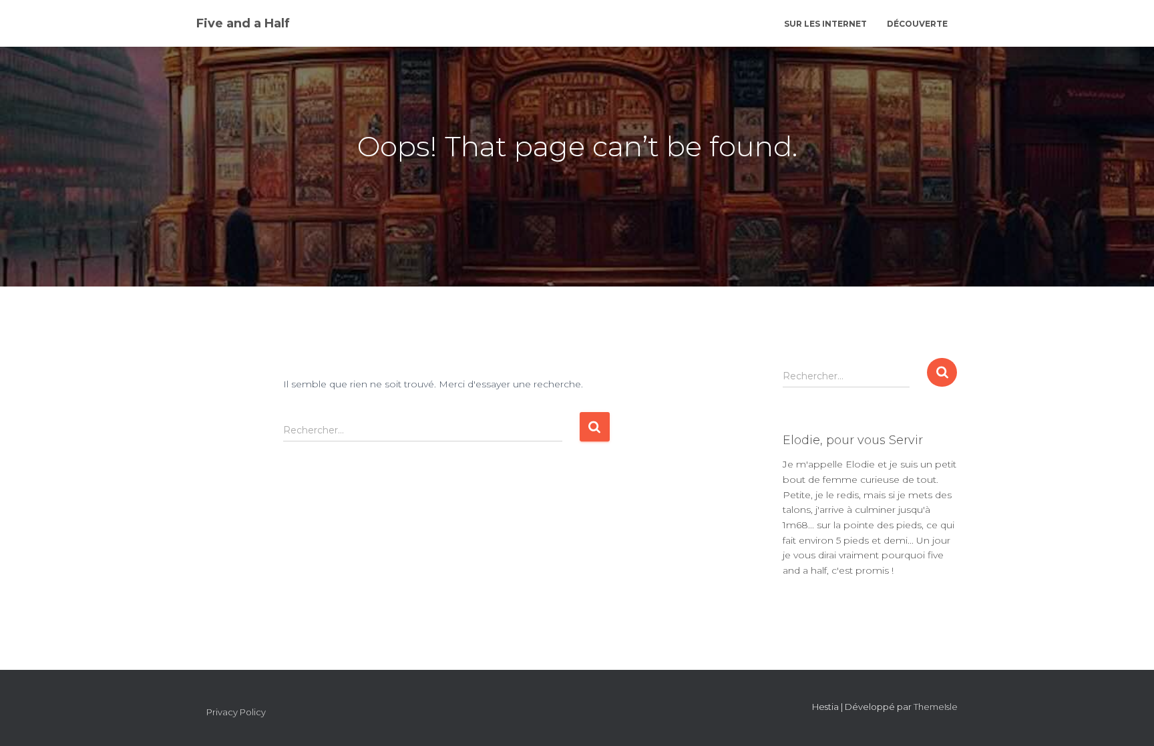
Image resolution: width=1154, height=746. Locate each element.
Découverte (917, 24)
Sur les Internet (825, 24)
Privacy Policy (236, 712)
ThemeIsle (936, 706)
